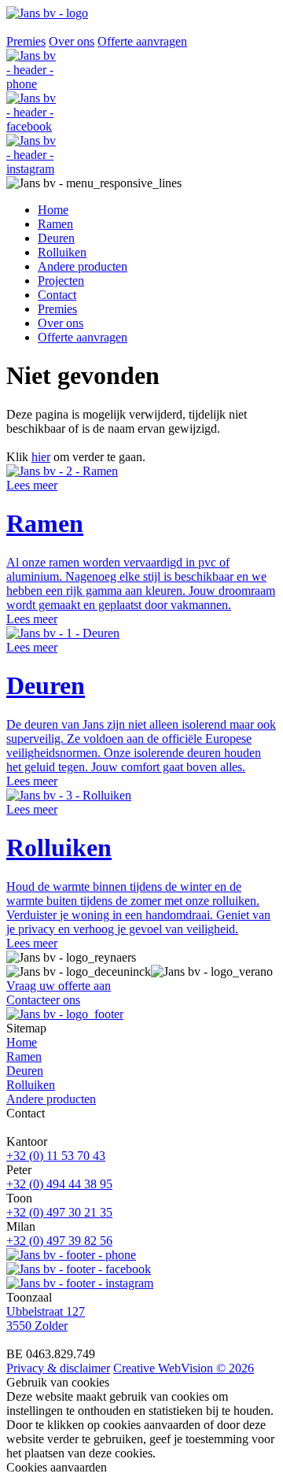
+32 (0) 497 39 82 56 (59, 1240)
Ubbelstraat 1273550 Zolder (45, 1318)
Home (53, 209)
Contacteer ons (43, 999)
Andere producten (82, 266)
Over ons (71, 41)
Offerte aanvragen (142, 41)
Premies (26, 41)
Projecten (61, 280)
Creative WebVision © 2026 (183, 1368)
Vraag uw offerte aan (58, 985)
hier (40, 457)
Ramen (55, 224)
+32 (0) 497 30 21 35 (59, 1212)
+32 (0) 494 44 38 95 (59, 1184)
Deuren (56, 238)
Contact (57, 294)
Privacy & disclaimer (58, 1368)
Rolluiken (62, 252)
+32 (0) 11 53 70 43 (55, 1155)
